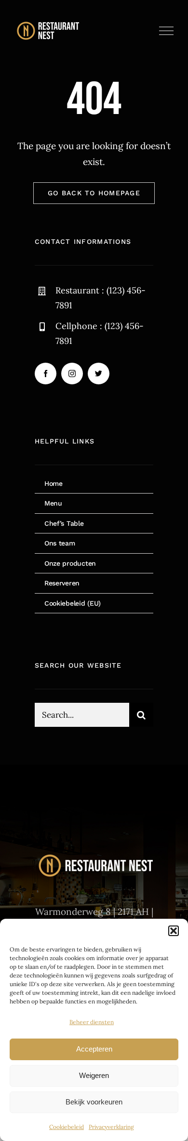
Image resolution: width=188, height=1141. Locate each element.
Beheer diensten (91, 1022)
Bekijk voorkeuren (94, 1102)
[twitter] (98, 373)
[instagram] (72, 373)
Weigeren (94, 1075)
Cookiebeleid (66, 1126)
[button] (173, 931)
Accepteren (94, 1049)
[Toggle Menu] (166, 30)
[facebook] (45, 373)
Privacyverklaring (111, 1126)
